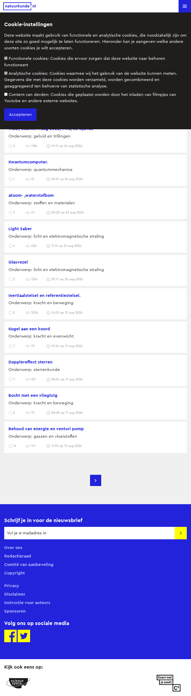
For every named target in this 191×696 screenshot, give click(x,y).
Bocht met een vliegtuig (32, 395)
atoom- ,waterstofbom (31, 195)
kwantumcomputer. (28, 162)
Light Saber (20, 228)
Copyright (14, 573)
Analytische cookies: (90, 79)
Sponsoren (15, 611)
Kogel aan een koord (29, 329)
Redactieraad (17, 556)
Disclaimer (14, 594)
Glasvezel (18, 262)
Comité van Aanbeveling (28, 564)
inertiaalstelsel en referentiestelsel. (44, 295)
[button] (185, 6)
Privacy (11, 585)
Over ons (13, 547)
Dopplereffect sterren (30, 362)
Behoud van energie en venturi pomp (46, 428)
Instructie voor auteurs (27, 602)
